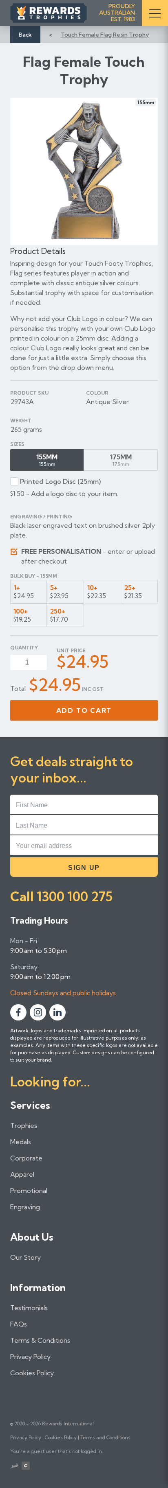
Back (25, 34)
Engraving (25, 1207)
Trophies (23, 1125)
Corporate (26, 1158)
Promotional (28, 1190)
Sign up (84, 867)
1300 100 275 (75, 896)
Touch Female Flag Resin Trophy (105, 34)
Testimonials (29, 1308)
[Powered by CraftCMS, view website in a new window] (25, 1467)
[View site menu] (155, 13)
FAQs (18, 1324)
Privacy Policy (30, 1357)
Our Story (25, 1257)
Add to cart (84, 710)
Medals (20, 1142)
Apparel (22, 1174)
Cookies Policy (32, 1373)
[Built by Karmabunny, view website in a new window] (14, 1467)
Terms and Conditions (105, 1437)
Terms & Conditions (40, 1340)
